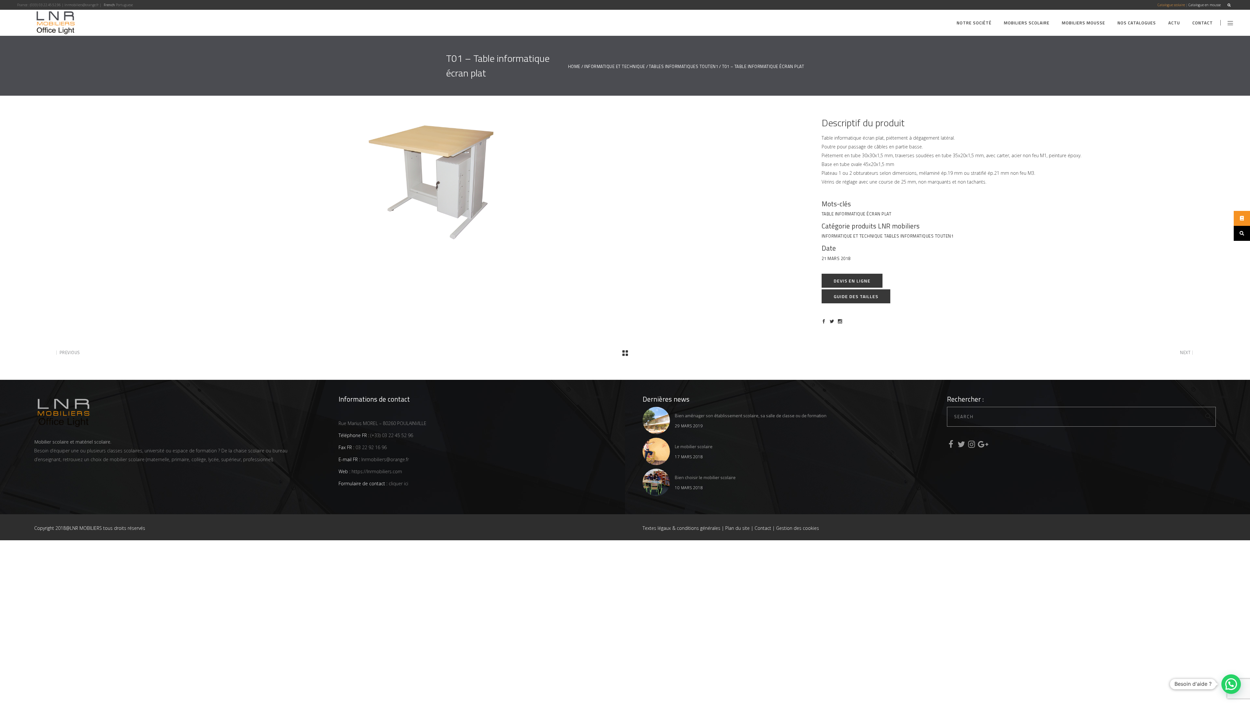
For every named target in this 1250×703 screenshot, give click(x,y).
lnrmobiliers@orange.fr (81, 5)
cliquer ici (397, 483)
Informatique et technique (614, 66)
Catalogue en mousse (1204, 5)
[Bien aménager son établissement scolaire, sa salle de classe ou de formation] (656, 420)
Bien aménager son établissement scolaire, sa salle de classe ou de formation (750, 415)
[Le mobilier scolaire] (656, 451)
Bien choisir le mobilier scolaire (705, 477)
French (109, 5)
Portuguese (124, 5)
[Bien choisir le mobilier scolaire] (656, 482)
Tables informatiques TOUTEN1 (683, 66)
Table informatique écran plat (857, 214)
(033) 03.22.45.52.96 (45, 5)
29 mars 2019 (689, 426)
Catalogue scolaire (1171, 5)
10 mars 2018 (689, 487)
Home (574, 66)
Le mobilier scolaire (694, 446)
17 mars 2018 (689, 457)
